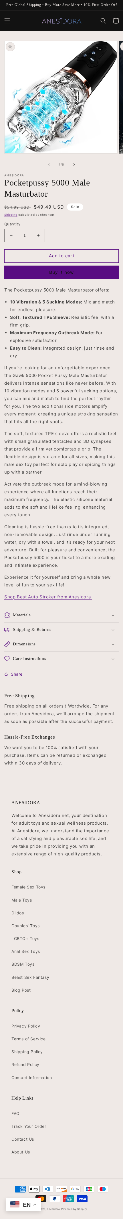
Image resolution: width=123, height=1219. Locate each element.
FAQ (15, 1113)
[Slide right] (74, 164)
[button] (7, 21)
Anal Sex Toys (25, 951)
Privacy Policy (25, 1026)
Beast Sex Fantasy (30, 977)
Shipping (10, 214)
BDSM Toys (22, 964)
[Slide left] (49, 164)
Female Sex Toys (28, 886)
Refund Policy (25, 1064)
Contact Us (22, 1139)
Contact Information (31, 1077)
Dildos (17, 912)
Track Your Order (28, 1126)
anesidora (53, 1209)
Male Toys (21, 900)
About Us (20, 1151)
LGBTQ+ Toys (25, 938)
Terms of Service (28, 1038)
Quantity (12, 224)
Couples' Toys (25, 925)
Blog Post (21, 990)
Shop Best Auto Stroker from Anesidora (48, 597)
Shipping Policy (27, 1051)
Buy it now (61, 272)
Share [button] (17, 674)
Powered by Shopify (74, 1209)
